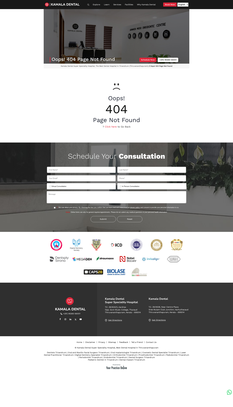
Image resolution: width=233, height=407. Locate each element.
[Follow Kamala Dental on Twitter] (75, 319)
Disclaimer (90, 342)
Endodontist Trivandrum (115, 357)
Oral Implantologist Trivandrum (126, 352)
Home (79, 342)
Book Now (170, 4)
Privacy (101, 342)
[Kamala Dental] (65, 5)
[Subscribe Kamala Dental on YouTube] (80, 319)
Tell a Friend (137, 342)
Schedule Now (148, 60)
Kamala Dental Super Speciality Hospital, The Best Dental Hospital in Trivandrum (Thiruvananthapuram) (105, 66)
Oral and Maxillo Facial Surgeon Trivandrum (88, 352)
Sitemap (112, 342)
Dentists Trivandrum (56, 352)
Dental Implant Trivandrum (132, 360)
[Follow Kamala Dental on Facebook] (60, 319)
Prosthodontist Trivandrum (151, 355)
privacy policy (135, 207)
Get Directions (115, 320)
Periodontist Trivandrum (90, 357)
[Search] (89, 5)
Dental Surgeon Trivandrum (142, 357)
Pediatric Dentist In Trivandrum (103, 360)
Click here (111, 126)
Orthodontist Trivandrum (125, 355)
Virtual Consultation (58, 186)
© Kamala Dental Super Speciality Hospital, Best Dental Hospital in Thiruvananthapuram (116, 348)
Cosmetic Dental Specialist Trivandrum (160, 352)
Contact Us (151, 342)
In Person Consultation (130, 186)
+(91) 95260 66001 (168, 60)
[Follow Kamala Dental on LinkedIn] (70, 319)
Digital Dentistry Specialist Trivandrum (93, 355)
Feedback (123, 342)
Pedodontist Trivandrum (177, 355)
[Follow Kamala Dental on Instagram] (65, 319)
